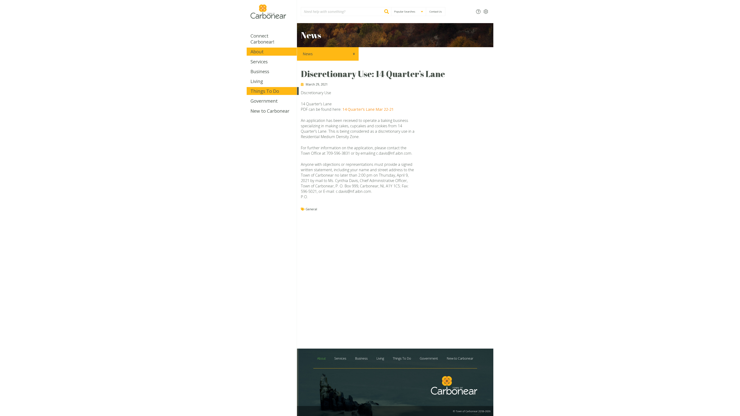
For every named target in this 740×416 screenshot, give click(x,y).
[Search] (386, 11)
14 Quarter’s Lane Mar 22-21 (368, 109)
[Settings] (486, 11)
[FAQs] (478, 11)
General (311, 209)
